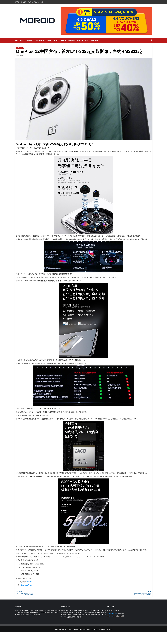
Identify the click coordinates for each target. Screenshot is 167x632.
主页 (16, 40)
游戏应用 (39, 40)
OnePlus (18, 47)
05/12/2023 (20, 55)
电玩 (55, 40)
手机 (21, 40)
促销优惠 (23, 2)
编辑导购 (17, 2)
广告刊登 (30, 2)
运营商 (29, 40)
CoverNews (101, 629)
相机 (62, 40)
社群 (42, 2)
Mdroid (29, 582)
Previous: (25, 593)
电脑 (48, 40)
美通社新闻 (94, 40)
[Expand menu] (24, 40)
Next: (142, 593)
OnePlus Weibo (26, 585)
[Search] (151, 40)
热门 (23, 47)
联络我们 (36, 2)
